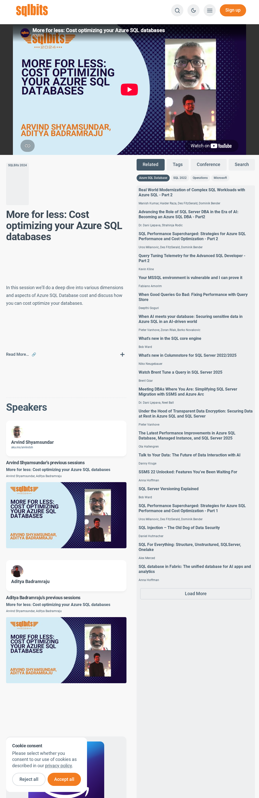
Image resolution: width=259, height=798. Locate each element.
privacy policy (58, 765)
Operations (200, 178)
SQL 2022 (180, 178)
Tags (178, 164)
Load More (196, 593)
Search (242, 164)
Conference (208, 164)
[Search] (177, 10)
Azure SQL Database (153, 178)
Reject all (28, 779)
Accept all (64, 779)
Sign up (233, 10)
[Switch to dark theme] (193, 10)
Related (150, 164)
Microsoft (220, 178)
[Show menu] (210, 10)
